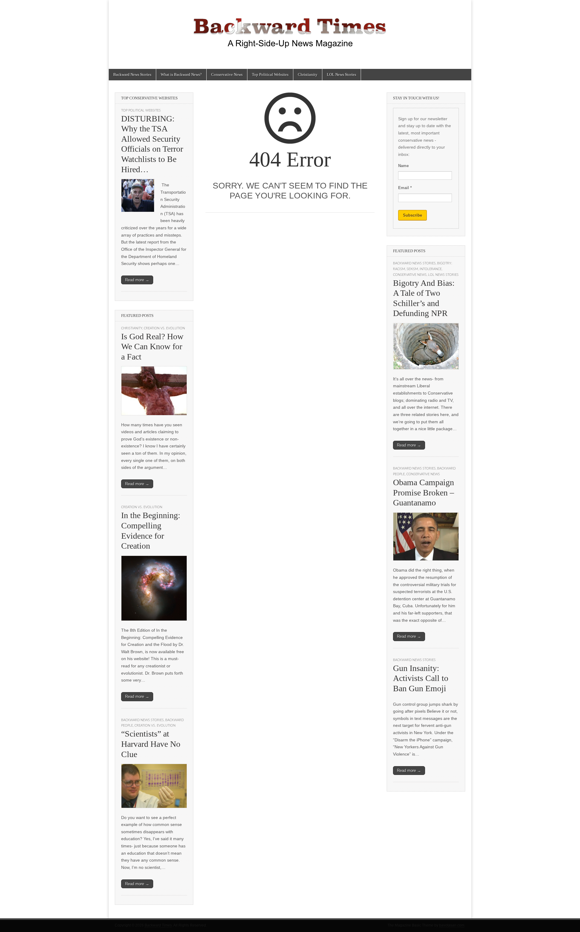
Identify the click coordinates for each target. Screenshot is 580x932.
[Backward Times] (290, 30)
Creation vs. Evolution (164, 328)
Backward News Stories (132, 74)
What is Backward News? (181, 74)
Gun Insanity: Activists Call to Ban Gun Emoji (420, 678)
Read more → (137, 280)
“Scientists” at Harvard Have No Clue (150, 744)
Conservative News (227, 74)
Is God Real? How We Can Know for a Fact (152, 346)
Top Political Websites (270, 74)
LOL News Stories (341, 74)
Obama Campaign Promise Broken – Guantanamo (423, 492)
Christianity (307, 74)
